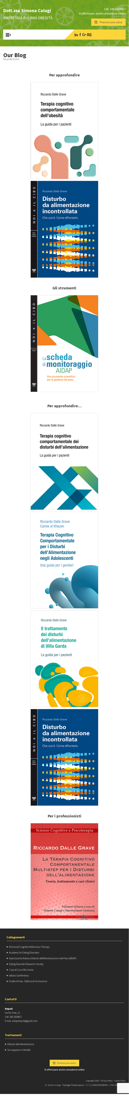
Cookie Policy (120, 1080)
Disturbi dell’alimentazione (20, 1044)
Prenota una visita (109, 22)
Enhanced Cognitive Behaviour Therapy (29, 946)
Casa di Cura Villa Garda (21, 969)
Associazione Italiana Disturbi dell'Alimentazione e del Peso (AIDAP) (42, 958)
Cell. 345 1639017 (115, 9)
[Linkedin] (76, 35)
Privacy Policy (107, 1080)
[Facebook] (80, 35)
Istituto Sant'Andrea (19, 975)
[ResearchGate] (89, 35)
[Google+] (84, 35)
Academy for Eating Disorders (24, 952)
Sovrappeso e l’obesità (19, 1049)
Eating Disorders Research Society (26, 964)
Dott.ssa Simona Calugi (27, 10)
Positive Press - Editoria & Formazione (28, 981)
